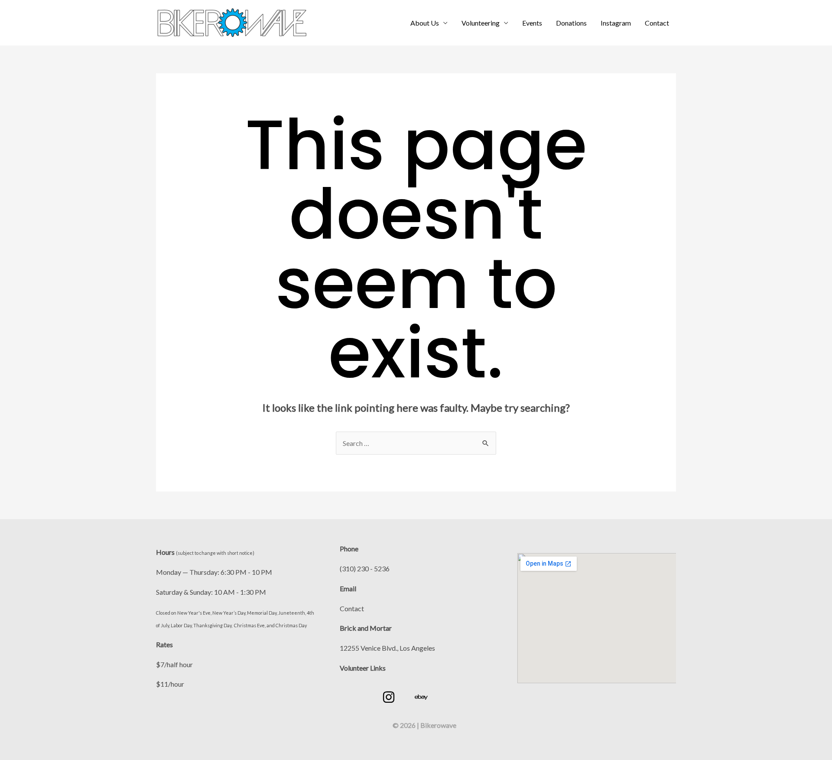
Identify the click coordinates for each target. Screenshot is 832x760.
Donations (571, 23)
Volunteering (481, 23)
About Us (424, 23)
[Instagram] (389, 697)
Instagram (616, 23)
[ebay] (421, 697)
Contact (657, 23)
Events (532, 23)
